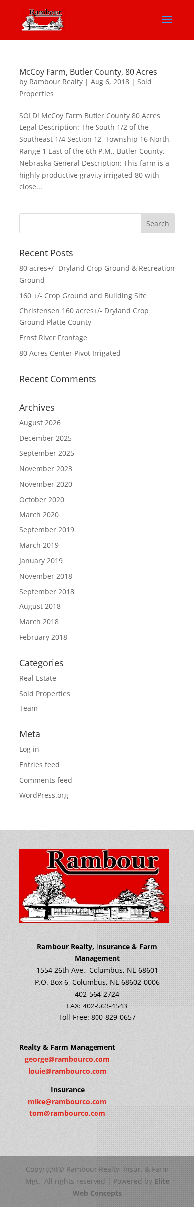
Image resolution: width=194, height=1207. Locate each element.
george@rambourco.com (67, 1059)
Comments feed (45, 780)
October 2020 (41, 499)
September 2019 (46, 529)
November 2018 (45, 576)
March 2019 (39, 545)
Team (28, 708)
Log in (29, 749)
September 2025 (46, 453)
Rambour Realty (56, 81)
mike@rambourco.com (67, 1101)
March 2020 (39, 514)
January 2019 (41, 560)
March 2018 (39, 621)
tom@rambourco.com (67, 1113)
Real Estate (37, 678)
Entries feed (39, 764)
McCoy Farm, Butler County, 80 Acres (88, 71)
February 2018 (43, 637)
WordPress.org (43, 795)
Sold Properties (44, 693)
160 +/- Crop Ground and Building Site (83, 295)
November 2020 (45, 484)
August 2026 (40, 422)
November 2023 (45, 468)
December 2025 (45, 438)
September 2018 (46, 591)
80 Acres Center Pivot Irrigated (70, 353)
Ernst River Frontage (53, 337)
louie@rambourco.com (67, 1071)
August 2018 (40, 606)
